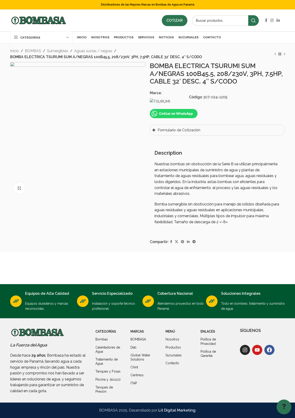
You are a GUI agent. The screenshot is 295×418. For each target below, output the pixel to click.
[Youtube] (257, 350)
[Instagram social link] (272, 20)
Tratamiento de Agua (106, 361)
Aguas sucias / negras (93, 51)
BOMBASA (138, 339)
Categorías (105, 331)
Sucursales (173, 355)
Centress (137, 375)
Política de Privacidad (208, 341)
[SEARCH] (253, 20)
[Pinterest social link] (183, 242)
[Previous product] (275, 54)
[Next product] (284, 54)
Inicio (14, 51)
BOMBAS (33, 51)
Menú (170, 331)
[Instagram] (245, 350)
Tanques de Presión (104, 389)
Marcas (137, 331)
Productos (173, 347)
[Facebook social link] (266, 20)
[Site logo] (38, 20)
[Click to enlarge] (19, 188)
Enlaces (208, 331)
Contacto (172, 363)
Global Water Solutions (140, 357)
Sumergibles (57, 51)
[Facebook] (269, 350)
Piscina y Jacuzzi (108, 379)
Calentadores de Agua (107, 349)
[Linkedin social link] (278, 20)
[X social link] (177, 242)
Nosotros (172, 339)
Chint (134, 367)
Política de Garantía (208, 354)
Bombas (101, 339)
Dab (133, 347)
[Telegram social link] (194, 242)
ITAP (133, 383)
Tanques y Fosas (108, 371)
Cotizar (174, 20)
